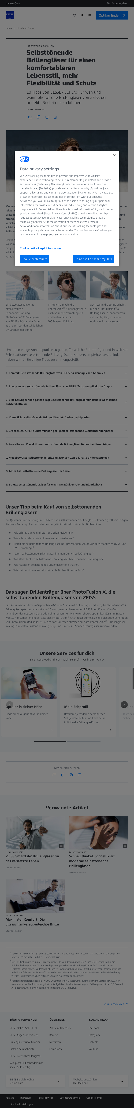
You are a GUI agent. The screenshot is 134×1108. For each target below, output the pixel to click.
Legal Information (49, 248)
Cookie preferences (34, 259)
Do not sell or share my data (93, 259)
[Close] (114, 155)
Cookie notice (29, 248)
